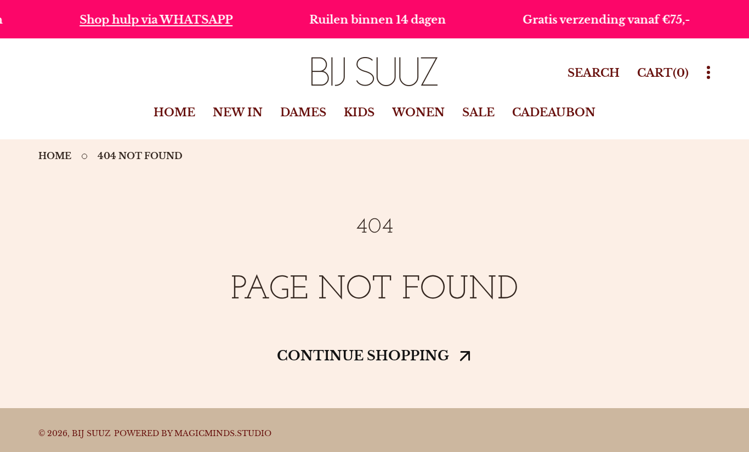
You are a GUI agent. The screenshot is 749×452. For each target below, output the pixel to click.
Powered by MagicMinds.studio (192, 433)
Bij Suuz (91, 433)
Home (54, 155)
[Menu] (708, 72)
